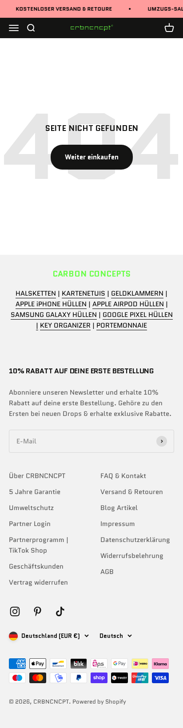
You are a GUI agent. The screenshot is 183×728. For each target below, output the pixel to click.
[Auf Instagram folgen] (15, 611)
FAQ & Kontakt (123, 476)
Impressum (117, 524)
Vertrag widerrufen (38, 582)
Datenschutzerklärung (135, 540)
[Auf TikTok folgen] (60, 611)
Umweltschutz (31, 508)
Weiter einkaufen (92, 157)
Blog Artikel (119, 508)
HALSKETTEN (36, 293)
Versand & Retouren (131, 492)
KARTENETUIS (83, 293)
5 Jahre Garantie (34, 492)
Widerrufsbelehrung (131, 556)
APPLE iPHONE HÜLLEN (51, 304)
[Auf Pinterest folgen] (38, 611)
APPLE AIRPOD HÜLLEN (128, 304)
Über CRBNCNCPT (37, 476)
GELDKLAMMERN (137, 293)
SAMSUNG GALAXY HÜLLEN (54, 315)
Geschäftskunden (36, 566)
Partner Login (30, 524)
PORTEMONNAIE (121, 325)
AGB (107, 572)
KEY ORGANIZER (65, 325)
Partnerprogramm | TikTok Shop (38, 545)
